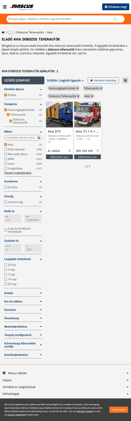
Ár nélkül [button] (54, 151)
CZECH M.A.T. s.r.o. (59, 156)
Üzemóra (10, 309)
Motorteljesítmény (15, 326)
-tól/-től (8, 246)
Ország (8, 196)
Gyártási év (11, 240)
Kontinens (11, 181)
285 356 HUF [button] (84, 151)
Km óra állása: (13, 301)
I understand (119, 409)
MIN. (7, 216)
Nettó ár (9, 211)
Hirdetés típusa (14, 89)
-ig (26, 246)
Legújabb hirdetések (17, 259)
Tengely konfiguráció (18, 335)
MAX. (27, 216)
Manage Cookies (85, 411)
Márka (8, 131)
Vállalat (7, 380)
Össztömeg (11, 318)
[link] (59, 114)
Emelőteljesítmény (16, 354)
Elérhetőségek (11, 394)
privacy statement (16, 414)
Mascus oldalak (17, 373)
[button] (23, 80)
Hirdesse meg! (117, 7)
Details (8, 293)
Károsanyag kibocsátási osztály (20, 345)
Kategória (10, 104)
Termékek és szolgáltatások (19, 387)
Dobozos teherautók (29, 32)
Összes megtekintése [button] (17, 173)
